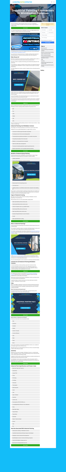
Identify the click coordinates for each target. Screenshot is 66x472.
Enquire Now (25, 363)
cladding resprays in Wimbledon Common (18, 52)
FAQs (42, 59)
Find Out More (25, 221)
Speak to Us (25, 103)
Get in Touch (25, 27)
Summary (43, 60)
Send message (47, 42)
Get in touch (33, 15)
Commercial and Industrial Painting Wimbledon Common (47, 57)
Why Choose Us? (44, 48)
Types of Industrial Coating (45, 53)
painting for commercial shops (18, 255)
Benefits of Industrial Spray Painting (47, 52)
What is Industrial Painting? (46, 55)
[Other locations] (52, 2)
